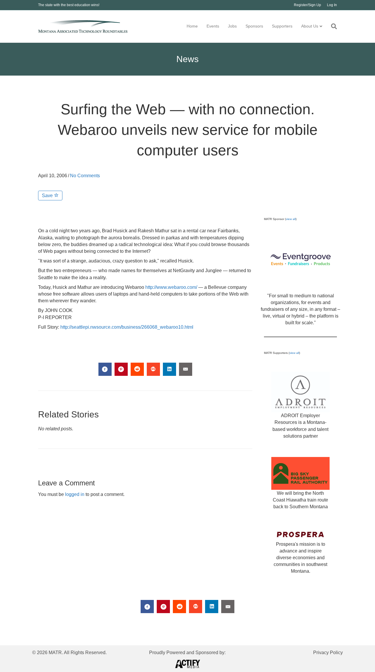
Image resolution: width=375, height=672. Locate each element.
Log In (332, 5)
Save (48, 195)
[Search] (332, 26)
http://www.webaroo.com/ (171, 287)
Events (213, 26)
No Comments (85, 175)
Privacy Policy (328, 652)
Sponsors (254, 26)
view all (291, 219)
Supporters (282, 26)
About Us (309, 26)
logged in (74, 494)
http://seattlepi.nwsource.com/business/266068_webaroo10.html (126, 327)
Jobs (232, 26)
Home (192, 26)
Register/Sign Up (307, 5)
